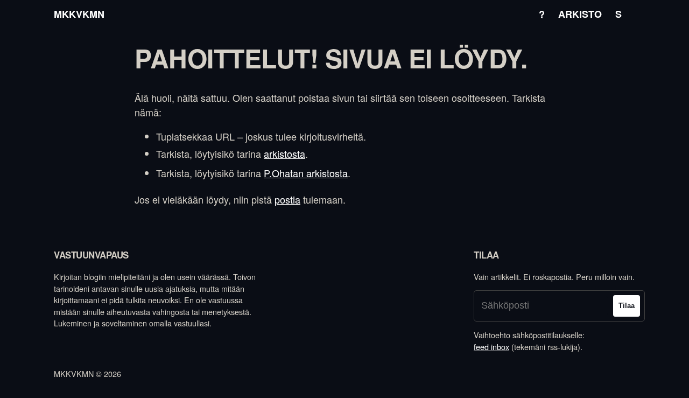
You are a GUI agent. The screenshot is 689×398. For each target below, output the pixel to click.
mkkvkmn (79, 14)
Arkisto (580, 14)
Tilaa (626, 306)
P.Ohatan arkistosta (306, 173)
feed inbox (491, 346)
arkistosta (284, 153)
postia (287, 199)
